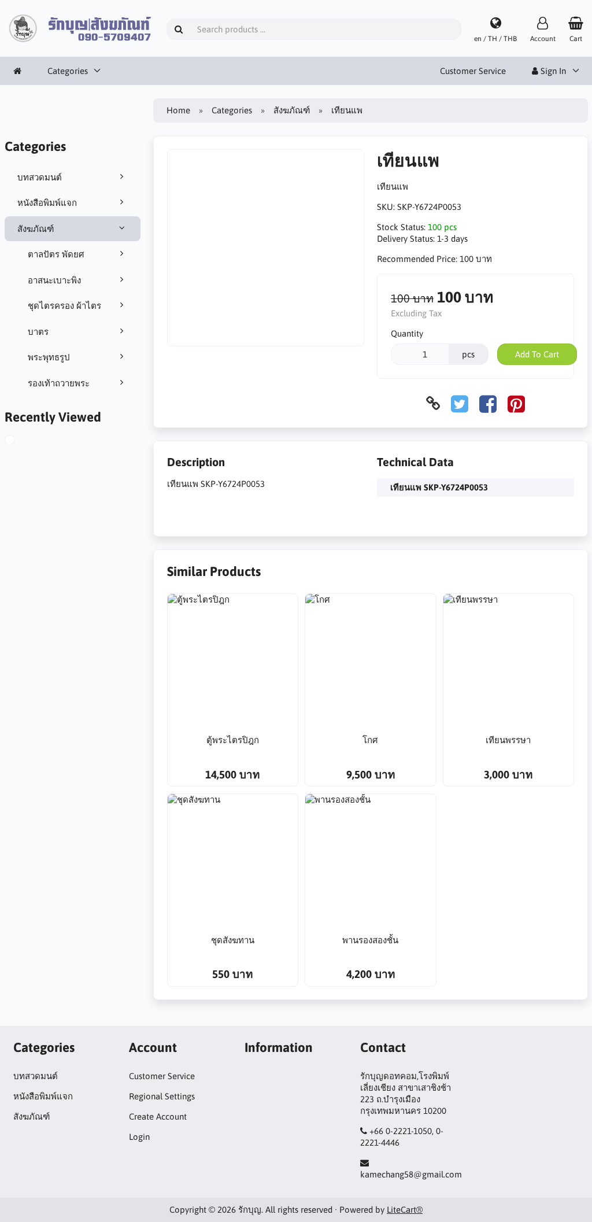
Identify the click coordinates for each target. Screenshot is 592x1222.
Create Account (158, 1116)
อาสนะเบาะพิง (54, 280)
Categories (67, 71)
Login (139, 1137)
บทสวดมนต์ (39, 177)
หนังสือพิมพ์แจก (47, 203)
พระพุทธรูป (49, 357)
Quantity (407, 333)
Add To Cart (537, 354)
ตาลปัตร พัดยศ (56, 254)
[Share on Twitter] (459, 403)
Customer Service (473, 71)
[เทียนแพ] (19, 441)
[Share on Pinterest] (516, 403)
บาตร (38, 332)
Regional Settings (162, 1096)
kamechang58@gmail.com (411, 1174)
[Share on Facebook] (488, 403)
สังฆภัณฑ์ (35, 229)
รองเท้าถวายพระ (59, 383)
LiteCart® (405, 1209)
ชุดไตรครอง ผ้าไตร (64, 306)
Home (178, 110)
